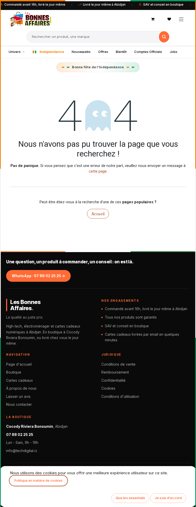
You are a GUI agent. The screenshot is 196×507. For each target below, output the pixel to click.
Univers (15, 52)
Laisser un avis (18, 396)
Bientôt (121, 52)
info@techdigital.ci (21, 450)
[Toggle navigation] (181, 19)
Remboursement (115, 372)
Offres (103, 52)
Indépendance (52, 52)
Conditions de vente (118, 364)
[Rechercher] (164, 36)
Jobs (173, 52)
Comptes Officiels (148, 52)
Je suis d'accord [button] (168, 498)
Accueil (98, 214)
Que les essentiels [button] (130, 498)
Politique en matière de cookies (38, 480)
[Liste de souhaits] (169, 19)
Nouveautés (81, 52)
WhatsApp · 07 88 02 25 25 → (38, 276)
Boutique (13, 372)
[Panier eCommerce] (153, 19)
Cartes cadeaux (19, 380)
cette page (98, 171)
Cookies (108, 388)
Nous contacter (19, 404)
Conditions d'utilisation (120, 396)
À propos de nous (21, 388)
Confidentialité (113, 380)
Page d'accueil (19, 364)
